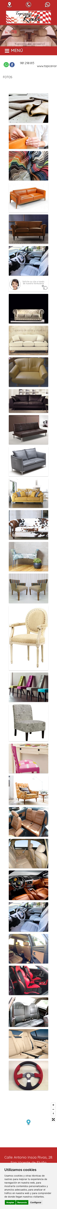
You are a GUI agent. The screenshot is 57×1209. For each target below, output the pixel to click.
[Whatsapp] (6, 64)
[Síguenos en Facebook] (12, 64)
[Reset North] (53, 1113)
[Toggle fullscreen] (53, 1119)
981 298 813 (27, 63)
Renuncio (22, 1202)
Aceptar (10, 1202)
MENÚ (17, 50)
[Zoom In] (53, 1105)
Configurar (35, 1202)
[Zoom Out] (53, 1109)
